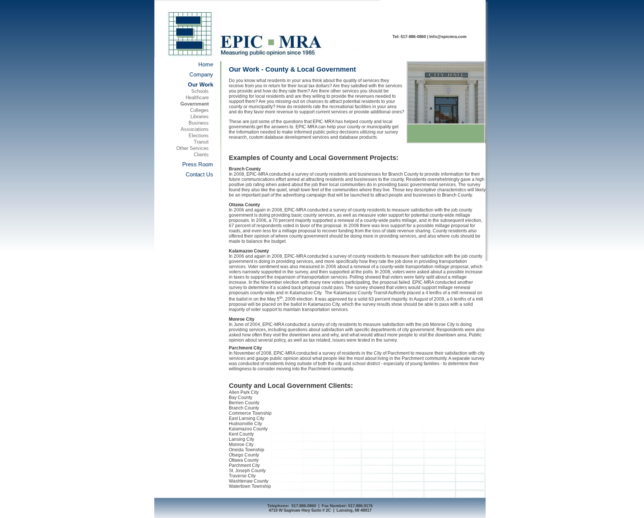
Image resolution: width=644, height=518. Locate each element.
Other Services (192, 148)
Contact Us (199, 174)
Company (201, 74)
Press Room (197, 164)
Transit (201, 142)
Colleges (199, 110)
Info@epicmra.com (448, 36)
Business (199, 123)
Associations (195, 129)
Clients (201, 154)
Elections (199, 135)
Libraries (199, 116)
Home (205, 64)
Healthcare (197, 97)
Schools (200, 91)
